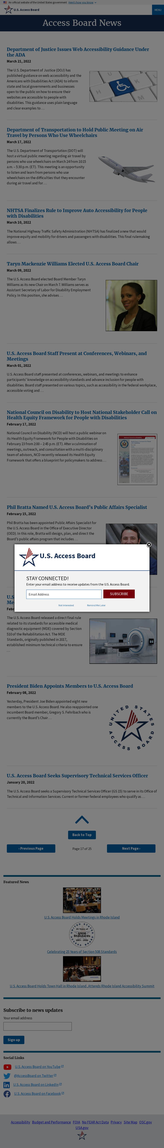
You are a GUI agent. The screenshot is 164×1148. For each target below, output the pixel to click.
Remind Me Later (96, 605)
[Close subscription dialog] (149, 545)
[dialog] (82, 578)
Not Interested (66, 605)
